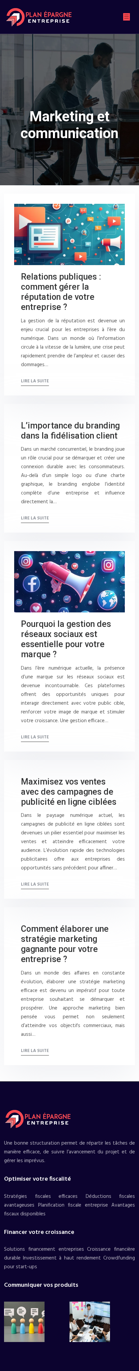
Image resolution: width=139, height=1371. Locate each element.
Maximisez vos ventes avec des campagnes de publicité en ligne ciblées (68, 792)
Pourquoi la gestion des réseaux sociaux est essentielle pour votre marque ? (66, 639)
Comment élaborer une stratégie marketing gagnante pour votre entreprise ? (65, 944)
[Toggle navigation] (126, 17)
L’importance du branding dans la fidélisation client (70, 431)
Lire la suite (35, 381)
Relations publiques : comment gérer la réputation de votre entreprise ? (61, 292)
